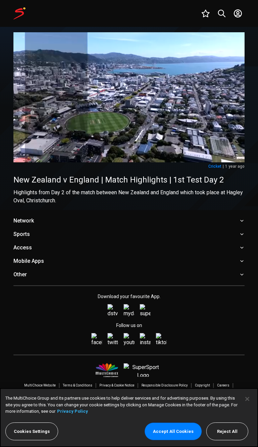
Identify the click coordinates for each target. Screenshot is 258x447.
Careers (223, 385)
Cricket (214, 166)
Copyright (202, 385)
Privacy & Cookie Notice (116, 385)
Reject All (227, 431)
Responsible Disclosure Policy (164, 385)
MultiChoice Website (40, 385)
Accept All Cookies (173, 431)
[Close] (247, 399)
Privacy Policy (72, 411)
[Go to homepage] (19, 13)
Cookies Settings (32, 431)
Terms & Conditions (77, 385)
